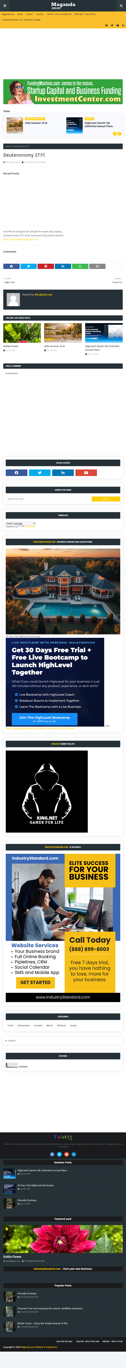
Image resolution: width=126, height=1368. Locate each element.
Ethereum (61, 1025)
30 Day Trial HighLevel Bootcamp (98, 124)
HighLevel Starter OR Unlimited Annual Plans (39, 124)
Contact (29, 14)
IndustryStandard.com (56, 847)
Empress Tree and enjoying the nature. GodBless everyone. (50, 1308)
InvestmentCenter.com (44, 542)
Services (40, 14)
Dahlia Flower (10, 346)
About (20, 14)
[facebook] (106, 25)
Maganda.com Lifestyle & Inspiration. (39, 1347)
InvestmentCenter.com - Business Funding (21, 20)
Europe (73, 1025)
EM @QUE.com (13, 162)
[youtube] (118, 25)
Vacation (38, 1025)
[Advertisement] (63, 56)
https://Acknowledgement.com (20, 239)
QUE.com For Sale (64, 1341)
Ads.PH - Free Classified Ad (59, 14)
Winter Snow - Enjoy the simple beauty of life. (43, 1323)
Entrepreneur (24, 1025)
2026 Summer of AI (54, 346)
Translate (30, 526)
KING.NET (55, 744)
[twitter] (112, 25)
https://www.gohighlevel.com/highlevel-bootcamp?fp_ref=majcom (40, 728)
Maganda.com (8, 14)
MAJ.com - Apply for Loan (87, 1341)
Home (8, 146)
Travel (10, 1025)
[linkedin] (123, 25)
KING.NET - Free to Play (85, 14)
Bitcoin (50, 1025)
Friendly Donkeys (27, 1200)
